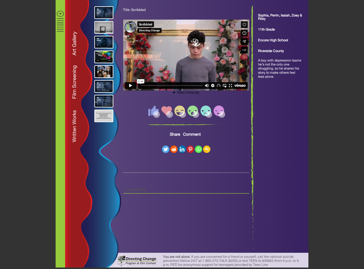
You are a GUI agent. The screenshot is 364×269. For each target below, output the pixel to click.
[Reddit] (174, 149)
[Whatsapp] (198, 149)
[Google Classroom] (206, 149)
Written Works (74, 126)
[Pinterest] (190, 149)
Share (175, 134)
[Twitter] (165, 149)
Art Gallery (74, 43)
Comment (192, 134)
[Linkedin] (182, 149)
